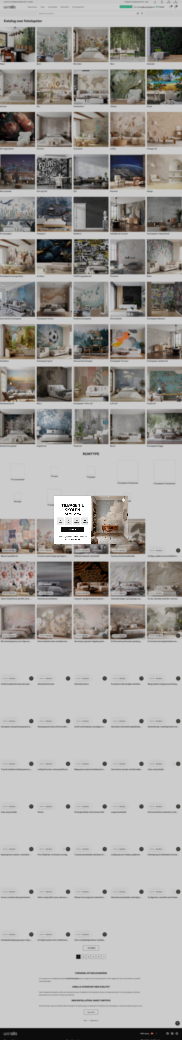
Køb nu (72, 529)
